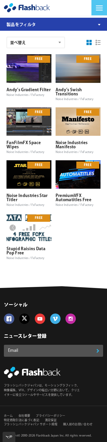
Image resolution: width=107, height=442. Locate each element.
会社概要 (24, 416)
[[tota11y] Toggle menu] (9, 437)
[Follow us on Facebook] (9, 319)
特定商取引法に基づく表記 (21, 420)
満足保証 (51, 420)
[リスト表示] (98, 42)
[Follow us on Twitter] (24, 319)
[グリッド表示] (89, 42)
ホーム (8, 416)
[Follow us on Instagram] (70, 319)
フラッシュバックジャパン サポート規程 (30, 424)
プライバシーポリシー (50, 416)
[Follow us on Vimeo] (55, 319)
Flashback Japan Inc (50, 436)
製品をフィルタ (21, 25)
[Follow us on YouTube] (40, 319)
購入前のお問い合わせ (77, 424)
